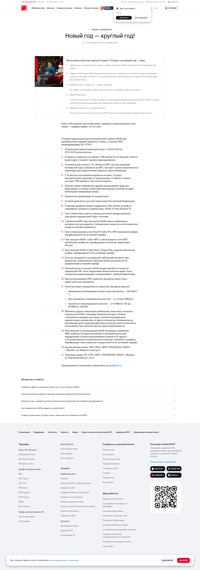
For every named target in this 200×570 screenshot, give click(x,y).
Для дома (65, 521)
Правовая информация (113, 511)
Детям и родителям (111, 459)
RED (20, 474)
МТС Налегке (24, 506)
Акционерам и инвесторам (146, 432)
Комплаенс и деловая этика (115, 515)
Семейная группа (110, 468)
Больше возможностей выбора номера (78, 506)
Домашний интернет (70, 526)
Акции (75, 432)
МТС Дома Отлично (27, 454)
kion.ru (83, 79)
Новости (65, 432)
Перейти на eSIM (68, 515)
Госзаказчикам (52, 2)
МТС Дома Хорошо (27, 459)
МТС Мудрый (24, 492)
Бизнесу (41, 2)
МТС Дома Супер (26, 463)
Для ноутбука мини (69, 449)
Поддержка (38, 432)
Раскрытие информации (113, 520)
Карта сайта (108, 546)
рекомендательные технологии (63, 560)
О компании (24, 432)
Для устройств (67, 444)
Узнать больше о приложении (163, 462)
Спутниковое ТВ (68, 535)
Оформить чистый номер (72, 497)
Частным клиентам (28, 2)
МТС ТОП (22, 483)
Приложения (108, 477)
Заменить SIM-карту (70, 511)
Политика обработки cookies (115, 525)
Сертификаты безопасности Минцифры (115, 505)
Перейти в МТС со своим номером (76, 483)
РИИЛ (21, 501)
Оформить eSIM (68, 488)
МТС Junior (23, 488)
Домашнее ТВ (67, 530)
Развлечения (108, 450)
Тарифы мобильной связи (30, 469)
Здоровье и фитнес (111, 463)
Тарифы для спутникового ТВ (31, 512)
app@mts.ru (115, 365)
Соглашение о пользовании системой (119, 529)
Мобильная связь (68, 474)
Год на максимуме (26, 516)
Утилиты (106, 473)
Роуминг (64, 478)
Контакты (52, 432)
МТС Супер (23, 478)
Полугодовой (24, 521)
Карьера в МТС (123, 432)
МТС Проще (24, 497)
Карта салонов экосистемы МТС (97, 432)
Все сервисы (108, 482)
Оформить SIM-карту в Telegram (75, 492)
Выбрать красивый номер (72, 501)
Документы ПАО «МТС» (113, 499)
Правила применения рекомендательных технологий (116, 535)
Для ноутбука (66, 453)
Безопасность (109, 454)
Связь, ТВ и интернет (28, 450)
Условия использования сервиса (117, 541)
